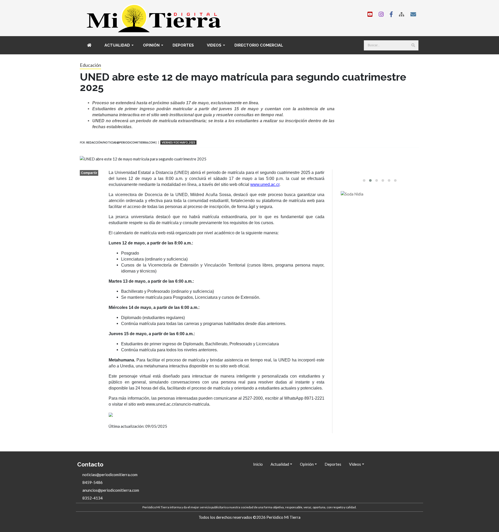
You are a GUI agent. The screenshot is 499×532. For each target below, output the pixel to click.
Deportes (183, 45)
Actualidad (117, 45)
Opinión (151, 45)
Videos (214, 45)
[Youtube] (370, 14)
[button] (364, 180)
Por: (83, 142)
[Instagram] (381, 14)
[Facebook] (391, 14)
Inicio (258, 464)
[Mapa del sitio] (401, 14)
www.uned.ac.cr (264, 184)
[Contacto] (413, 14)
